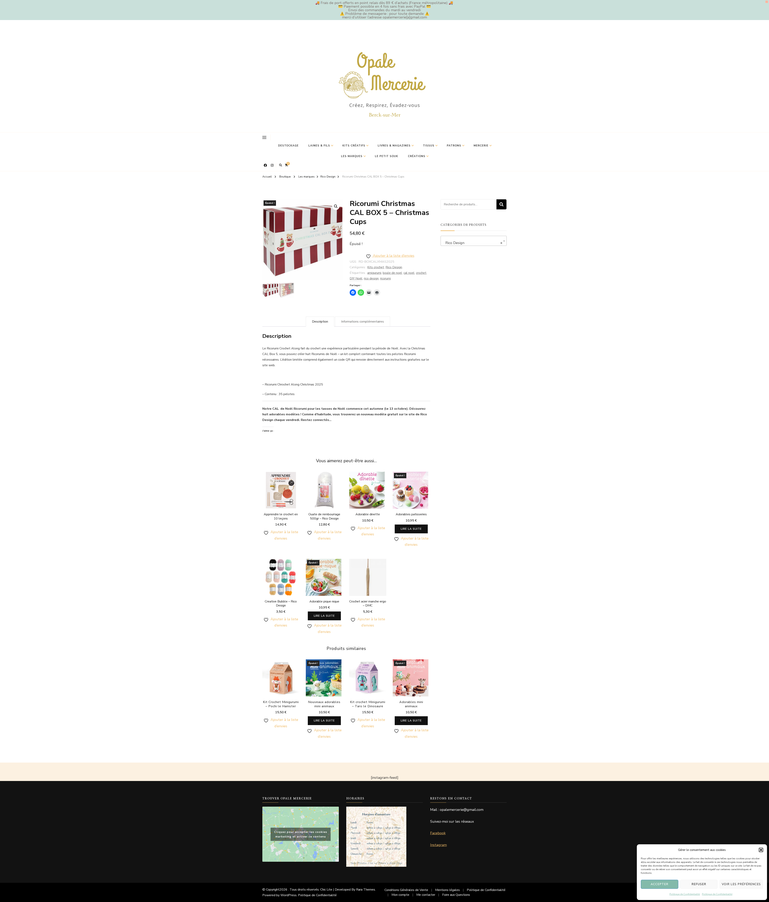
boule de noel (392, 273)
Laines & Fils (319, 145)
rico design (371, 278)
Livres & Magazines (394, 145)
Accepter (659, 884)
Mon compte (400, 895)
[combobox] (474, 241)
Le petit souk (386, 156)
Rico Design (394, 267)
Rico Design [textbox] (472, 242)
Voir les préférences (741, 884)
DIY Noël (356, 278)
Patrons (454, 145)
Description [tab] (320, 321)
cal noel (409, 273)
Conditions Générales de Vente (406, 890)
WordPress (288, 895)
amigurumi (374, 273)
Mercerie (481, 145)
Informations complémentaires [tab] (362, 321)
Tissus (428, 145)
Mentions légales (447, 890)
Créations (416, 156)
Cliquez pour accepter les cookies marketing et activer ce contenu (300, 834)
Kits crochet (375, 267)
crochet (421, 273)
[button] (761, 850)
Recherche (501, 204)
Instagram (438, 844)
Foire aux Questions (456, 895)
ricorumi (385, 278)
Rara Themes (365, 889)
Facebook (438, 833)
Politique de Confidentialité (684, 894)
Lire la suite (411, 529)
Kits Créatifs (353, 145)
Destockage (288, 145)
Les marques (351, 156)
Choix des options (281, 582)
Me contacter (425, 895)
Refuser (698, 884)
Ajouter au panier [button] (280, 495)
